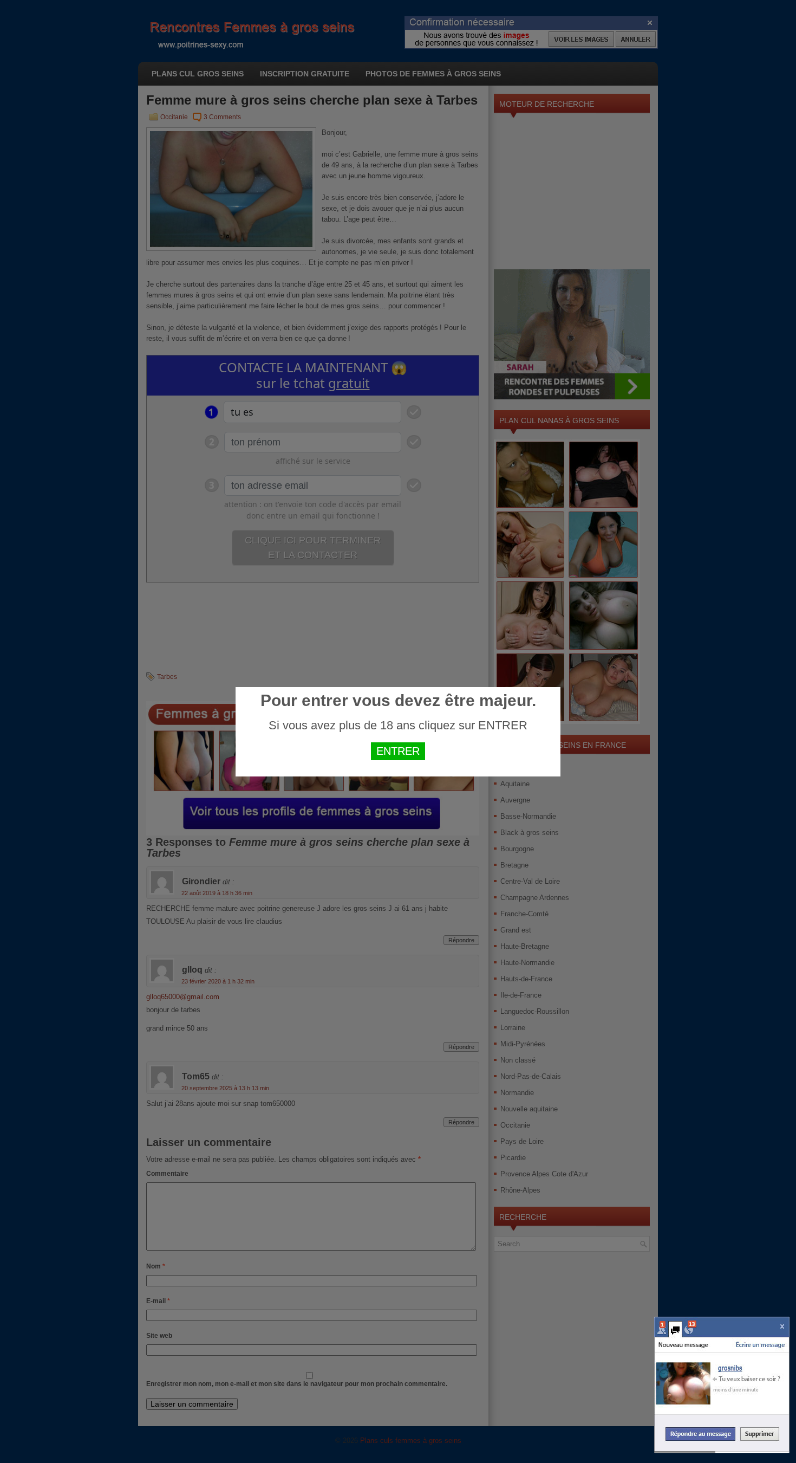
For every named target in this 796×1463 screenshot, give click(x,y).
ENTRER (398, 751)
